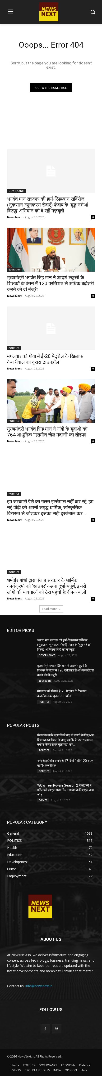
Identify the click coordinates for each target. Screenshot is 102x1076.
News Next (14, 217)
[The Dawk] (40, 906)
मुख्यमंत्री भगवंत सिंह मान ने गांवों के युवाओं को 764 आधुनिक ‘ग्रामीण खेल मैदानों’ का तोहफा (47, 432)
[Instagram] (56, 1028)
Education (15, 269)
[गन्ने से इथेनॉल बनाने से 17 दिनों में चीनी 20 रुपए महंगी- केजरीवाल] (20, 768)
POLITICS (14, 348)
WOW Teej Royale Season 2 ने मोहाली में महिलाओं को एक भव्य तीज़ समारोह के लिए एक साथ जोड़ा (65, 790)
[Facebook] (45, 1028)
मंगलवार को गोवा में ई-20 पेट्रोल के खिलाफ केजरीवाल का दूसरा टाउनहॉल (45, 359)
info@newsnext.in (38, 986)
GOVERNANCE (17, 191)
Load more (49, 609)
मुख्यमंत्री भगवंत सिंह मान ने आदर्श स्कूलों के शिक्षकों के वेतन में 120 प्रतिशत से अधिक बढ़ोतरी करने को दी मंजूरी (50, 283)
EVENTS (43, 800)
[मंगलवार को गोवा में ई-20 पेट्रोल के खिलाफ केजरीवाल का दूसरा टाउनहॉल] (51, 328)
